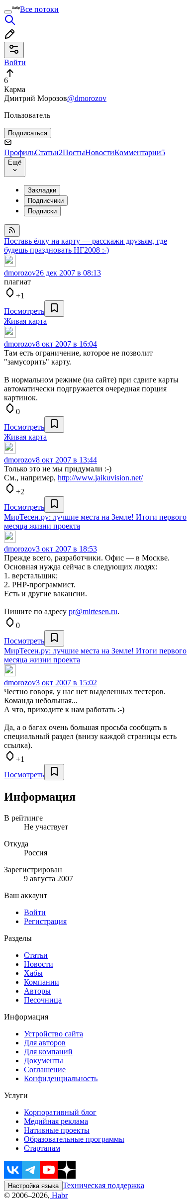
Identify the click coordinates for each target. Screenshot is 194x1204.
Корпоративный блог (60, 1112)
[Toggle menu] (8, 11)
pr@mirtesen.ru (93, 611)
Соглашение (45, 1069)
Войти (35, 912)
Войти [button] (15, 62)
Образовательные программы (74, 1139)
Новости (99, 152)
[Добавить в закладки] (54, 308)
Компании (41, 982)
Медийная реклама (56, 1121)
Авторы (37, 991)
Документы (43, 1060)
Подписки (42, 211)
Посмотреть (24, 311)
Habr (59, 1195)
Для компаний (48, 1051)
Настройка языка (33, 1186)
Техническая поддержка (103, 1185)
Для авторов (45, 1042)
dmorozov (20, 273)
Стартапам (42, 1148)
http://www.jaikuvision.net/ (100, 477)
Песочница (43, 1000)
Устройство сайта (53, 1033)
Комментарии (139, 152)
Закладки (42, 190)
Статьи (49, 152)
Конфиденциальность (60, 1078)
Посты (74, 152)
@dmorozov (86, 98)
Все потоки (39, 9)
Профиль (19, 152)
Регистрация (45, 921)
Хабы (33, 973)
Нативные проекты (57, 1130)
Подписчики (46, 200)
